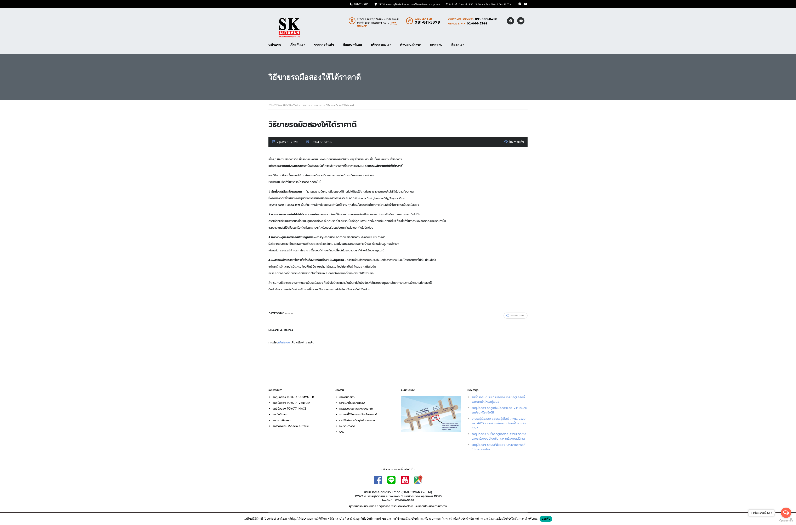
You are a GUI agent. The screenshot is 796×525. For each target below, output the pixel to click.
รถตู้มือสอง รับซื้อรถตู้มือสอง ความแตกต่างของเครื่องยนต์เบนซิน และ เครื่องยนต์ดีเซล (499, 436)
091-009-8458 (486, 19)
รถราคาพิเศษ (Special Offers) (290, 426)
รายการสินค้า (324, 45)
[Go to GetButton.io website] (786, 520)
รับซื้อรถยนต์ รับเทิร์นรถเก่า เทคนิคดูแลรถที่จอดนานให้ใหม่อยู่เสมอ (498, 399)
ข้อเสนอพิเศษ (352, 45)
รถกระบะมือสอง (281, 420)
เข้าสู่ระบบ (284, 342)
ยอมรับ (546, 518)
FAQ (341, 432)
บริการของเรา (381, 45)
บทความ (436, 45)
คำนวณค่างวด (410, 45)
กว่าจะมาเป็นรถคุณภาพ (352, 403)
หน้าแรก (274, 45)
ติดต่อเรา (457, 45)
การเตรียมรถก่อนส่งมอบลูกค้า (356, 409)
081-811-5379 (361, 4)
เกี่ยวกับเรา (297, 45)
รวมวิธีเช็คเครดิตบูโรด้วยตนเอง (357, 420)
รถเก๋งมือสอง (280, 414)
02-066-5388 (477, 23)
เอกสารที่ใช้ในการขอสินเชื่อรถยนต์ (358, 414)
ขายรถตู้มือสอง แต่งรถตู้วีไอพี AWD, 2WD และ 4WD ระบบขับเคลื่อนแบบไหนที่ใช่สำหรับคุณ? (499, 423)
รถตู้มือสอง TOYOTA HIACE (290, 409)
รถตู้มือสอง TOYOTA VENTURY (292, 403)
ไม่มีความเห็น (516, 141)
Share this (517, 315)
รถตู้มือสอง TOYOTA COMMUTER (293, 397)
